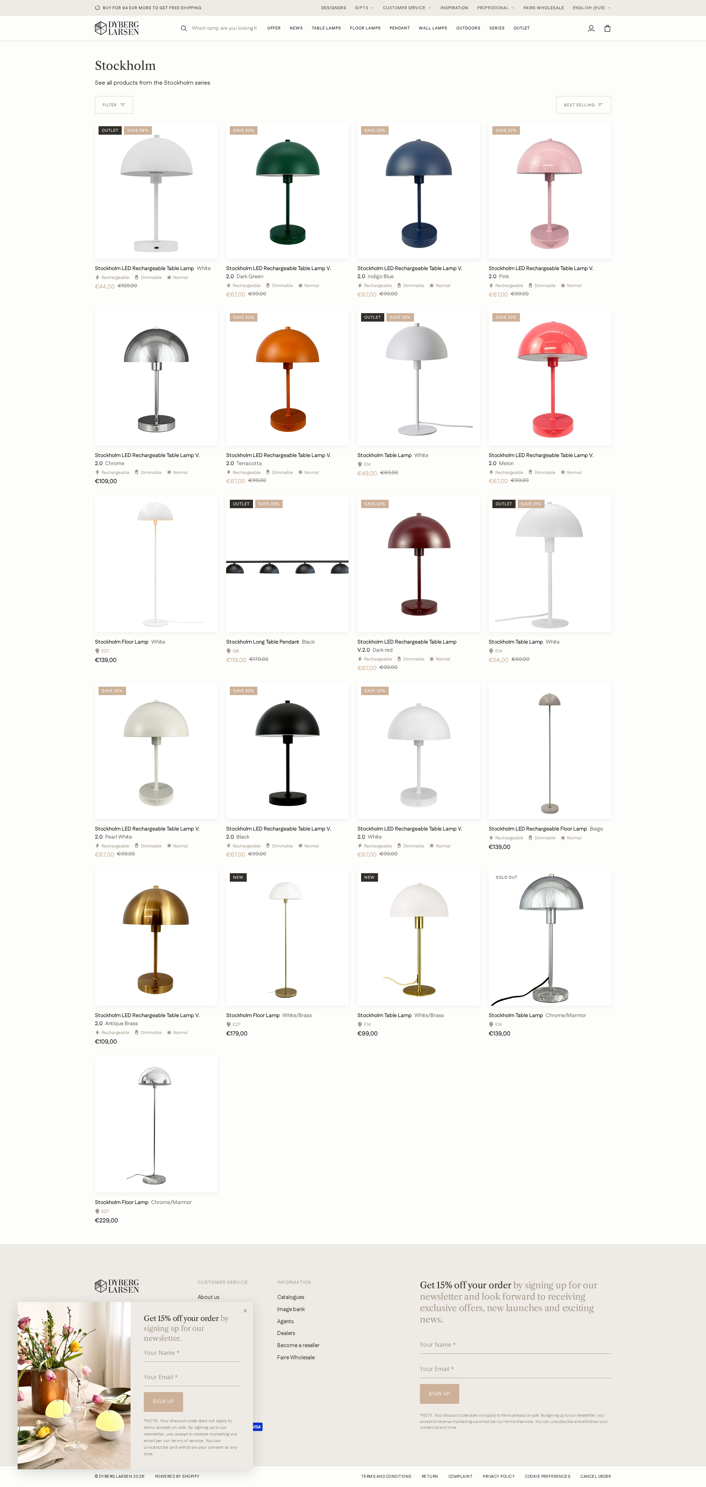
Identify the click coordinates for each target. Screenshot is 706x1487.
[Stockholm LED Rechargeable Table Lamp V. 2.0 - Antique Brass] (156, 938)
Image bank (291, 1309)
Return (430, 1477)
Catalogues (290, 1297)
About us (208, 1297)
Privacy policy (499, 1477)
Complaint (461, 1477)
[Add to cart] (205, 249)
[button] (326, 28)
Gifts (361, 8)
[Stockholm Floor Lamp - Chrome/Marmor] (156, 1124)
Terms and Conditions (386, 1477)
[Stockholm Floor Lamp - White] (156, 564)
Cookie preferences (547, 1477)
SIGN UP (163, 1401)
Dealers (286, 1333)
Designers (333, 8)
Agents (285, 1321)
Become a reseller (298, 1345)
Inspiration (454, 8)
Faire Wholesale (544, 8)
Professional (493, 8)
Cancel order (596, 1477)
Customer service (404, 8)
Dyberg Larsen (115, 1477)
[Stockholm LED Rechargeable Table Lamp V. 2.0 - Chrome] (156, 377)
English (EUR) (589, 8)
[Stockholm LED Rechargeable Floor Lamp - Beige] (550, 751)
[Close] (247, 1311)
